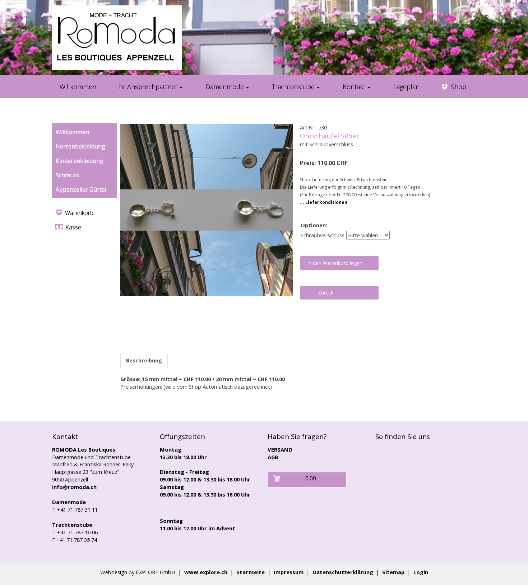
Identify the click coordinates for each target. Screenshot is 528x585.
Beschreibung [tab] (144, 360)
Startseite (250, 572)
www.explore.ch (205, 572)
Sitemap (393, 572)
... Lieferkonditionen (323, 202)
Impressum (289, 572)
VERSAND (280, 449)
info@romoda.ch (74, 486)
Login (420, 572)
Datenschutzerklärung (342, 572)
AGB (273, 457)
